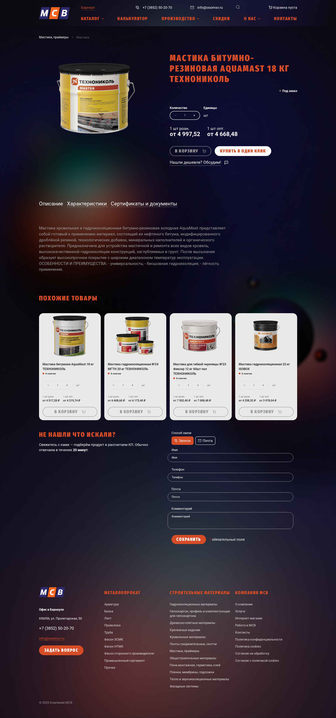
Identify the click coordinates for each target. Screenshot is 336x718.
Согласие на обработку (252, 653)
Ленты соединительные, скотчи (193, 644)
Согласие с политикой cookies (257, 660)
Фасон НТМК (113, 646)
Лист (107, 618)
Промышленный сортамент (124, 660)
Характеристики (87, 204)
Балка (108, 611)
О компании (244, 604)
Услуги (240, 611)
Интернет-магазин (248, 618)
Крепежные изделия (185, 630)
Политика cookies (248, 646)
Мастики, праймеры (184, 651)
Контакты (242, 632)
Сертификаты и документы (144, 204)
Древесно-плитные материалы (192, 623)
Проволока (112, 625)
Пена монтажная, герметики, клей (195, 665)
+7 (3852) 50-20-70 (56, 628)
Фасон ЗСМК (113, 639)
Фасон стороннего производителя (129, 653)
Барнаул (88, 7)
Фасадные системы (184, 686)
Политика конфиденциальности (258, 639)
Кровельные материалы (188, 637)
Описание (51, 204)
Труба (108, 632)
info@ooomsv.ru (51, 638)
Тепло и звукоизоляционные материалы (199, 679)
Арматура (111, 604)
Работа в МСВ (245, 625)
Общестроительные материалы (193, 658)
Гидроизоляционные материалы (193, 604)
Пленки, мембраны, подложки (192, 672)
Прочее (109, 667)
